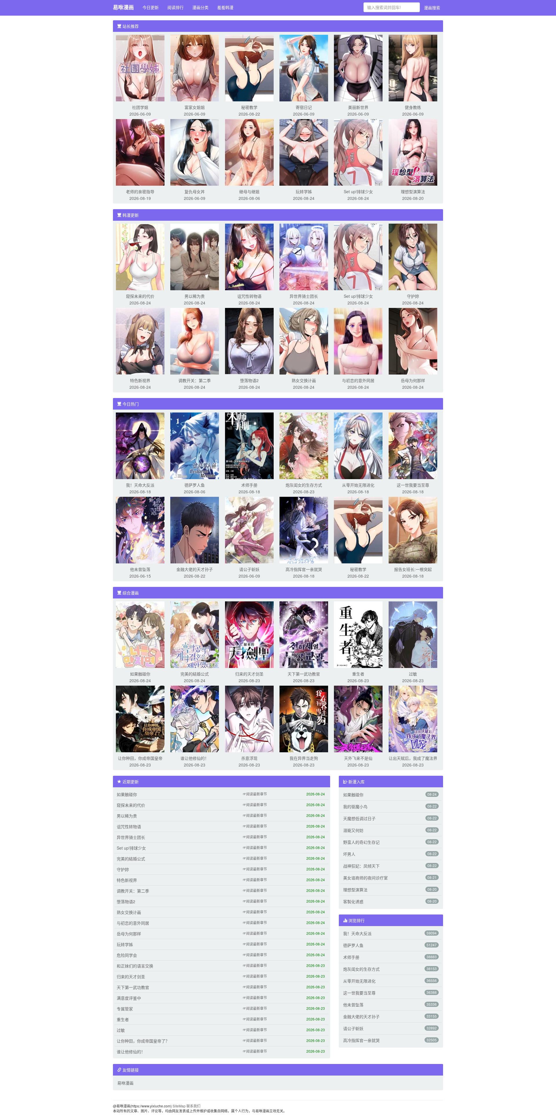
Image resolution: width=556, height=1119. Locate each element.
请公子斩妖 (249, 569)
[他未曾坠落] (140, 529)
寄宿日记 (304, 107)
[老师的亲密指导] (140, 152)
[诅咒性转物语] (249, 256)
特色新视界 (140, 380)
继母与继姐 (249, 191)
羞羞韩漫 (225, 7)
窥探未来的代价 (140, 296)
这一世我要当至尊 (413, 485)
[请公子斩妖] (249, 529)
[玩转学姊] (303, 152)
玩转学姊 (304, 191)
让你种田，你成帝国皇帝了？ (143, 1041)
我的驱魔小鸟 (355, 806)
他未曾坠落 (140, 569)
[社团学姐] (140, 67)
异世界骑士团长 (304, 296)
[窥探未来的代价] (140, 256)
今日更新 (150, 7)
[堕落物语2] (249, 341)
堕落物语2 (249, 380)
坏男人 (349, 854)
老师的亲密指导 (140, 191)
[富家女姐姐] (194, 67)
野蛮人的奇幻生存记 (361, 842)
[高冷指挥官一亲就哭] (303, 529)
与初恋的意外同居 (358, 380)
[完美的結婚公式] (194, 634)
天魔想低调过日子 (359, 818)
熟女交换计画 (304, 380)
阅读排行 (175, 7)
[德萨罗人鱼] (194, 445)
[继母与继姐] (249, 152)
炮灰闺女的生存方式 (304, 485)
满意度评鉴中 (129, 998)
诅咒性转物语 (249, 296)
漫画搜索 (432, 7)
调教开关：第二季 (194, 380)
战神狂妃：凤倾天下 (361, 866)
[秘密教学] (249, 67)
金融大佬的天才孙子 (194, 569)
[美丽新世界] (358, 67)
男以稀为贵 (194, 296)
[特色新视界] (140, 341)
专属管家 (125, 1009)
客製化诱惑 (353, 901)
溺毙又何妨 (353, 830)
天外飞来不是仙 (358, 758)
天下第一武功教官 (304, 674)
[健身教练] (413, 67)
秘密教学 (249, 107)
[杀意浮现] (249, 718)
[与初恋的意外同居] (358, 341)
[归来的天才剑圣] (249, 634)
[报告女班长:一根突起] (413, 529)
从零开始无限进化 (358, 485)
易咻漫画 (123, 7)
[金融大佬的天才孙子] (194, 529)
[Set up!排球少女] (358, 152)
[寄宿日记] (303, 67)
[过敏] (413, 634)
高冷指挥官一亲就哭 (304, 569)
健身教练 (413, 107)
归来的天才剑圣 (249, 674)
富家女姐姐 (194, 107)
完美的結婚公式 (194, 674)
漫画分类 (200, 7)
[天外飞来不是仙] (358, 718)
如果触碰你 (140, 674)
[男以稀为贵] (194, 256)
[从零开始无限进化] (358, 445)
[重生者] (358, 634)
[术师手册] (249, 445)
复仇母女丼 (194, 191)
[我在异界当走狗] (303, 718)
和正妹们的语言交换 (135, 966)
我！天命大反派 (140, 485)
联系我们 (193, 1105)
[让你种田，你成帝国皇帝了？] (140, 718)
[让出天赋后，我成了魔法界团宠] (413, 718)
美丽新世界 (358, 107)
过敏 (413, 674)
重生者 (358, 674)
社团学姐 (140, 107)
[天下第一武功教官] (303, 634)
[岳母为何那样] (413, 341)
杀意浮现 (249, 758)
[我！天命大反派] (140, 445)
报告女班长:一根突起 (413, 569)
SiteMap (179, 1105)
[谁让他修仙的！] (194, 718)
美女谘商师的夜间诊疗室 (365, 878)
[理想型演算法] (413, 152)
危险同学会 (127, 955)
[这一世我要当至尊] (413, 445)
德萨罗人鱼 (194, 485)
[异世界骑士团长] (303, 256)
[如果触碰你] (140, 634)
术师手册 (249, 485)
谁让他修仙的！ (194, 758)
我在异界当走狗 (304, 758)
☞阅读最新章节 (255, 793)
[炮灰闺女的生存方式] (303, 445)
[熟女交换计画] (303, 341)
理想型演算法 (413, 191)
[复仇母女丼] (194, 152)
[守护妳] (413, 256)
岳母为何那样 (413, 380)
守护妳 (413, 296)
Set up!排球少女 (358, 191)
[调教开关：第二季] (194, 341)
